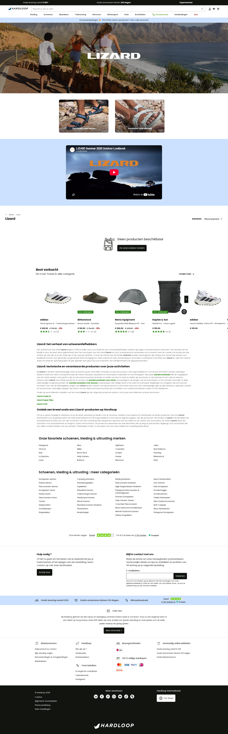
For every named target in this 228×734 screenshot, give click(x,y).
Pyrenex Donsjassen (124, 497)
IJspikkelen (82, 487)
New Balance (160, 449)
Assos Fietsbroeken (162, 479)
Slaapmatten (45, 505)
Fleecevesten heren (48, 498)
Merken (11, 214)
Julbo (156, 445)
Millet (79, 449)
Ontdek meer (185, 274)
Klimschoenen (83, 501)
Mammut (119, 460)
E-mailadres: (133, 571)
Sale (196, 15)
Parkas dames (45, 483)
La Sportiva (44, 456)
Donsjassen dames (47, 479)
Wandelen (64, 15)
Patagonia (43, 445)
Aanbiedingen (180, 15)
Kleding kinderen (122, 479)
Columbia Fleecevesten (126, 504)
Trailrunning (80, 15)
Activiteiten (140, 15)
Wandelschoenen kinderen (89, 505)
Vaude (118, 456)
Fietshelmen (82, 509)
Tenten (42, 501)
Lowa (41, 460)
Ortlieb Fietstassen (162, 498)
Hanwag (157, 453)
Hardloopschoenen (86, 498)
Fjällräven (119, 445)
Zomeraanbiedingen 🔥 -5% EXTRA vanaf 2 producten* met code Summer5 (114, 20)
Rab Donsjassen (161, 487)
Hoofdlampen (45, 509)
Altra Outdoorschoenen (164, 501)
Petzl (156, 460)
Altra (79, 445)
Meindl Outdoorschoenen (127, 511)
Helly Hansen (83, 456)
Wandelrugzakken (85, 483)
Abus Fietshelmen (162, 509)
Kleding (33, 15)
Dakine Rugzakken (123, 515)
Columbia (119, 449)
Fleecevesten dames (48, 487)
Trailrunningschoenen (87, 494)
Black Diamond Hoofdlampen (128, 508)
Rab (40, 453)
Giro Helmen (159, 483)
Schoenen (48, 15)
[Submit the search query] (202, 9)
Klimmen (96, 15)
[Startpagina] (7, 215)
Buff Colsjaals (160, 505)
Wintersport (112, 15)
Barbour (80, 460)
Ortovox (42, 449)
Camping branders (85, 479)
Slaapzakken (44, 512)
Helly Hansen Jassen (124, 500)
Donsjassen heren (47, 490)
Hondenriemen (160, 494)
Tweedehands (161, 15)
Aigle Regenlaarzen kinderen (128, 487)
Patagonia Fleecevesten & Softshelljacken (127, 491)
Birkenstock (159, 456)
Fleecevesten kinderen (125, 483)
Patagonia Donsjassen (164, 512)
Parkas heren (45, 494)
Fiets (126, 15)
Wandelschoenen (85, 490)
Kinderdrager (83, 512)
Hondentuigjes (160, 490)
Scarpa (118, 453)
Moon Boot (82, 453)
